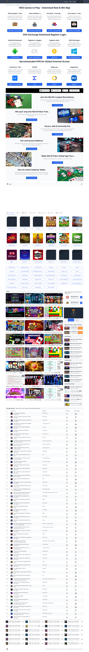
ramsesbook (38, 245)
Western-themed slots (18, 442)
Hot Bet (38, 228)
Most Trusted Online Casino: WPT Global (22, 471)
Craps (77, 271)
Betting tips (51, 279)
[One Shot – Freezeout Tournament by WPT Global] (67, 387)
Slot (70, 1)
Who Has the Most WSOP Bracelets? (21, 506)
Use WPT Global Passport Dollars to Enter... (22, 565)
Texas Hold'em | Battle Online (34, 13)
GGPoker (15, 569)
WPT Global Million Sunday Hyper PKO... (22, 496)
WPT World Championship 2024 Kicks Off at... (23, 523)
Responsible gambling (51, 275)
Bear (64, 228)
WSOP (15, 500)
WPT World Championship (19, 524)
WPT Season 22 (17, 435)
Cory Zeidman (16, 545)
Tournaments (25, 279)
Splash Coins (80, 341)
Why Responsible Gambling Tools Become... (22, 492)
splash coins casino (12, 287)
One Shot (76, 388)
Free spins (12, 283)
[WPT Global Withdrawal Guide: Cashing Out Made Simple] (67, 395)
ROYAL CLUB (51, 262)
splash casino (51, 287)
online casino (16, 486)
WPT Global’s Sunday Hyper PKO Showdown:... (23, 423)
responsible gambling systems (20, 542)
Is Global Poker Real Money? (19, 413)
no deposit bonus (17, 448)
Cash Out (80, 396)
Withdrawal (77, 396)
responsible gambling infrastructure (21, 493)
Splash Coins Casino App (74, 353)
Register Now (54, 40)
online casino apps (17, 462)
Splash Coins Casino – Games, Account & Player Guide (63, 649)
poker (15, 562)
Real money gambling (77, 283)
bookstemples (64, 245)
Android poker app (17, 459)
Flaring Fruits (12, 245)
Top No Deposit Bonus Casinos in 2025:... (22, 527)
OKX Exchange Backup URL (74, 40)
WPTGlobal (16, 618)
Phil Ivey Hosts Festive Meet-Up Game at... (22, 427)
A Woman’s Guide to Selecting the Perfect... (22, 437)
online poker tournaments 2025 (20, 580)
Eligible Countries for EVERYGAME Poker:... (22, 489)
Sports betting (51, 271)
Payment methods (25, 283)
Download (80, 1)
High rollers (64, 275)
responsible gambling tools (19, 604)
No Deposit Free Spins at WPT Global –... (22, 430)
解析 (80, 405)
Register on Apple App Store (34, 40)
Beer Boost (51, 228)
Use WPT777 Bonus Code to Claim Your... (22, 613)
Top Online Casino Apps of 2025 (20, 461)
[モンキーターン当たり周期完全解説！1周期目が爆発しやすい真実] (67, 391)
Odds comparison (64, 279)
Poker (74, 1)
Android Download (15, 40)
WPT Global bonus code (18, 614)
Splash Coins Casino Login (74, 345)
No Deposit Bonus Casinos (19, 528)
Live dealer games (25, 271)
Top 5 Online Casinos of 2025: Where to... (22, 444)
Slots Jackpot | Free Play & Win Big (15, 13)
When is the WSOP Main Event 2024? (21, 533)
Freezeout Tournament (82, 388)
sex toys (15, 438)
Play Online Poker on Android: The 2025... (22, 458)
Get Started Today (57, 105)
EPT (14, 576)
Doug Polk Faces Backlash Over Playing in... (22, 513)
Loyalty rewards (51, 283)
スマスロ (75, 401)
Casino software (38, 283)
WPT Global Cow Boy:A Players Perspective (22, 440)
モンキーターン (73, 392)
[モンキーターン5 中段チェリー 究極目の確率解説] (67, 400)
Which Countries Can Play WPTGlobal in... (22, 616)
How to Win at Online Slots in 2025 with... (22, 558)
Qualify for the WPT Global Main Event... (22, 582)
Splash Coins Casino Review (75, 357)
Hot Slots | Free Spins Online (54, 13)
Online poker (38, 279)
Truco (24, 228)
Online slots (64, 271)
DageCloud (74, 67)
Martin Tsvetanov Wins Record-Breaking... (22, 475)
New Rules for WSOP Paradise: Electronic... (22, 499)
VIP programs (25, 275)
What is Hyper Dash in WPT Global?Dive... (22, 468)
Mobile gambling (38, 275)
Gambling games (25, 267)
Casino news (64, 283)
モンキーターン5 (80, 401)
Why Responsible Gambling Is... (20, 540)
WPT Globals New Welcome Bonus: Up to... (22, 516)
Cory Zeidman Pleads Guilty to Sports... (21, 544)
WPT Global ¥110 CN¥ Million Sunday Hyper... (23, 537)
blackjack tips (16, 552)
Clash (77, 228)
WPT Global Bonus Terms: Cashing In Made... (23, 482)
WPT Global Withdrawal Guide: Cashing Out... (23, 420)
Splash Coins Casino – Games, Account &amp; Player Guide (19, 5)
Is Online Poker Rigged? (18, 596)
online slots (16, 559)
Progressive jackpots (38, 271)
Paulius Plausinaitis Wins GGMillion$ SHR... (22, 561)
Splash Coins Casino (73, 341)
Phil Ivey (15, 428)
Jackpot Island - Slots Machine (77, 262)
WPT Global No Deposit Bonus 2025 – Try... (22, 547)
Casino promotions (77, 279)
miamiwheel (51, 245)
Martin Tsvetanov (17, 476)
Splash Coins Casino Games (75, 349)
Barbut (11, 262)
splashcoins (38, 287)
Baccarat (25, 262)
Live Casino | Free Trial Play (74, 13)
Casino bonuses (11, 275)
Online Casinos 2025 (18, 445)
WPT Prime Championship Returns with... (22, 454)
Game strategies (12, 279)
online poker (16, 597)
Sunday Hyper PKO (17, 424)
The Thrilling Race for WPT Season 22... (21, 433)
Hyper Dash (16, 469)
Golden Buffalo (11, 228)
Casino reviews (77, 275)
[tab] (10, 213)
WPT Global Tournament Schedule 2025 (22, 502)
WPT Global (73, 388)
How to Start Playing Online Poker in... (21, 599)
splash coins (25, 287)
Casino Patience (77, 245)
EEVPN (34, 67)
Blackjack (51, 267)
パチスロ (77, 392)
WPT (14, 455)
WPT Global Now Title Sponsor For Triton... (22, 530)
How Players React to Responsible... (21, 602)
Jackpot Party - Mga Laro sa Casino (64, 262)
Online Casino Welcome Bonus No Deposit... (22, 485)
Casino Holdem (37, 262)
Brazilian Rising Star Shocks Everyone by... (22, 575)
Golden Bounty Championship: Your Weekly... (23, 451)
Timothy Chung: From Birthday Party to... (22, 478)
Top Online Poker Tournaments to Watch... (22, 578)
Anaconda (25, 245)
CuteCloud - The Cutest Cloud (15, 67)
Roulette (64, 267)
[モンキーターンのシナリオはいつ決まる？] (67, 404)
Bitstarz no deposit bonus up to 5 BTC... (22, 447)
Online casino (11, 267)
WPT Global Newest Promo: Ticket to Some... (22, 554)
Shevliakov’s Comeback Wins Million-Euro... (22, 520)
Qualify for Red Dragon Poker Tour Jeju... (22, 464)
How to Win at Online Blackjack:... (20, 551)
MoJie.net (54, 67)
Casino (65, 1)
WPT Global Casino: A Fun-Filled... (20, 509)
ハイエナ (81, 392)
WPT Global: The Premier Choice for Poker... (22, 609)
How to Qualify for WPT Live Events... (21, 592)
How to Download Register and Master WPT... (23, 606)
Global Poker (16, 414)
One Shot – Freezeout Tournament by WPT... (22, 416)
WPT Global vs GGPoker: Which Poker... (21, 589)
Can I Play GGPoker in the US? (20, 568)
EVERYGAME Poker (17, 490)
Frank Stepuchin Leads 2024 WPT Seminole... (23, 571)
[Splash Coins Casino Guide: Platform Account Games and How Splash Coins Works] (67, 340)
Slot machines (38, 267)
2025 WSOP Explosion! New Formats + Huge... (23, 585)
